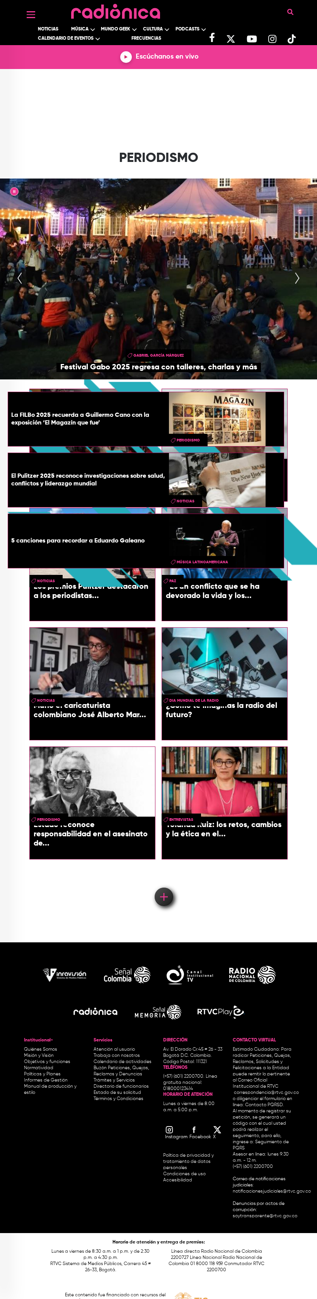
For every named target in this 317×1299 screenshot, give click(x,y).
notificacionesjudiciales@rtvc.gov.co (272, 1191)
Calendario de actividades (123, 1062)
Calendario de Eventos (66, 38)
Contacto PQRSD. (264, 1105)
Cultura (153, 29)
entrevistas (181, 820)
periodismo (188, 440)
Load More (163, 886)
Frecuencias (146, 38)
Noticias (48, 29)
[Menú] (31, 15)
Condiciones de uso (184, 1174)
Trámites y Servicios (114, 1080)
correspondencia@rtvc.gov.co (266, 1092)
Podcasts (187, 29)
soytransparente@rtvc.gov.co (265, 1216)
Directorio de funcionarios (121, 1086)
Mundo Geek (115, 29)
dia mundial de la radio (194, 701)
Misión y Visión (39, 1055)
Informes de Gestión (46, 1080)
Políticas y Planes (42, 1074)
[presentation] (20, 279)
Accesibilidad (178, 1180)
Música (80, 29)
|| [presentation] (14, 193)
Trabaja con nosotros (117, 1055)
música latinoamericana (202, 562)
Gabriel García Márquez (158, 355)
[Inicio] (115, 9)
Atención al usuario (114, 1049)
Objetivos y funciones (47, 1062)
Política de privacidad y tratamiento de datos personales (188, 1161)
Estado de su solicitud (117, 1092)
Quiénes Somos (40, 1049)
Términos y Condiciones (118, 1099)
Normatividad (38, 1068)
